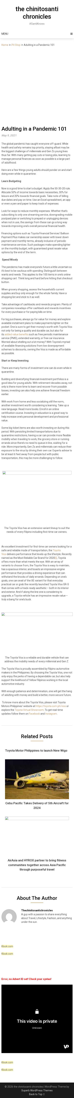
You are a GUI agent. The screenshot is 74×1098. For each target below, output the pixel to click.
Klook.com (7, 946)
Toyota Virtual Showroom (29, 709)
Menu (4, 33)
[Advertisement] (37, 86)
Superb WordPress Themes (37, 1090)
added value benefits (16, 334)
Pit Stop (15, 44)
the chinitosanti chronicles (36, 12)
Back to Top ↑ (37, 1094)
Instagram (51, 713)
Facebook (34, 713)
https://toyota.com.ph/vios (51, 706)
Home (4, 44)
